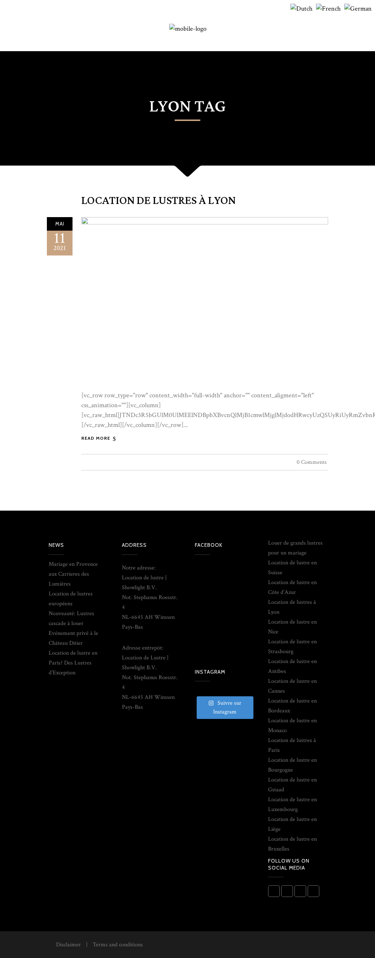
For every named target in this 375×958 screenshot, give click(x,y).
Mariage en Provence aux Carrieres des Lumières (73, 574)
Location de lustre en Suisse (292, 567)
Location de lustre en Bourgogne (292, 765)
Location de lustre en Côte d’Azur (292, 587)
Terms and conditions (118, 944)
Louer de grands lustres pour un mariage (295, 548)
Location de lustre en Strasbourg (292, 646)
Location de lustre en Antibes (292, 666)
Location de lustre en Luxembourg (292, 804)
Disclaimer (68, 944)
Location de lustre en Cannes (292, 686)
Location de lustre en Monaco (292, 725)
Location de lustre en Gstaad (292, 785)
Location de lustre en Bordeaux (292, 706)
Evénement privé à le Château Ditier (73, 638)
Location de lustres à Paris (292, 745)
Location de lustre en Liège (292, 824)
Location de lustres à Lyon (158, 200)
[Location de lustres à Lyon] (204, 300)
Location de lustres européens (71, 598)
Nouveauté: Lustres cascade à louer (71, 618)
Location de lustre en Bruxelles (292, 844)
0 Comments (312, 462)
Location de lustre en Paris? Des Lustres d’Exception (73, 663)
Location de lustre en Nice (292, 627)
